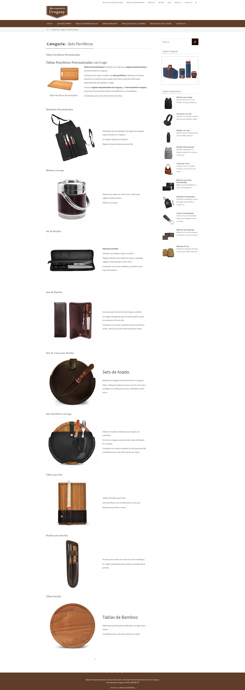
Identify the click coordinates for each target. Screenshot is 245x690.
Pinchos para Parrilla (57, 535)
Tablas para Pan (54, 474)
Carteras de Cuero (182, 164)
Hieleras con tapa (55, 170)
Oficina (161, 2)
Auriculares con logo (184, 114)
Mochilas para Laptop (184, 97)
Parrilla (178, 2)
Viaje (169, 2)
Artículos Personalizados (113, 2)
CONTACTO (134, 682)
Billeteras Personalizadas (185, 230)
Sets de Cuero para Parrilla (60, 352)
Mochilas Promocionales (185, 147)
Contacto (188, 2)
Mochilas (151, 2)
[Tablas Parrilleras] (63, 79)
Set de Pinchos (53, 231)
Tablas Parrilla (53, 596)
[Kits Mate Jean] (179, 84)
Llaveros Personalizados (185, 213)
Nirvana (122, 688)
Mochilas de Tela (182, 246)
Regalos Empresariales (135, 2)
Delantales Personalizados (59, 109)
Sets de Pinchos (54, 292)
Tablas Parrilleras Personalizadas (63, 54)
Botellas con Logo (183, 130)
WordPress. (131, 688)
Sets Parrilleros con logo (58, 413)
